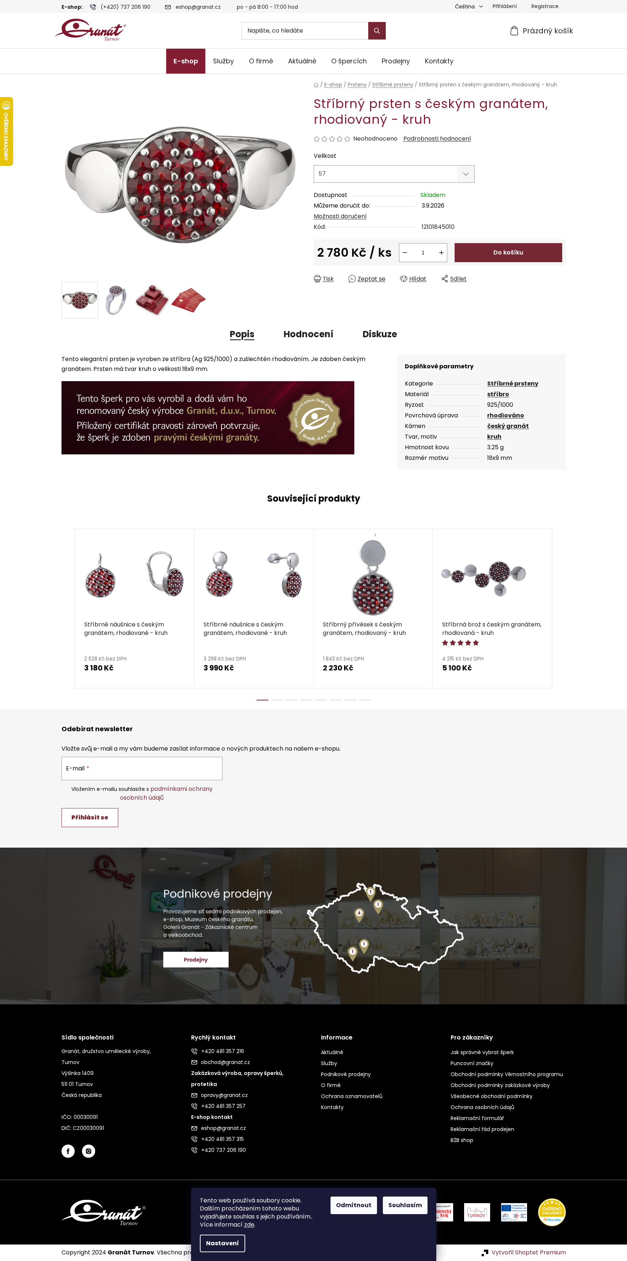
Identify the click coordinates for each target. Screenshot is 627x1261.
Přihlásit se (89, 817)
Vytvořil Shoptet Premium (529, 1253)
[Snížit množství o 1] (404, 252)
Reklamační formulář (477, 1118)
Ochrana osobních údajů (482, 1107)
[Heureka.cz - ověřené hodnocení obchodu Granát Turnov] (546, 1212)
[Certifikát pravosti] (207, 413)
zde (249, 1224)
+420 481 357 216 (222, 1051)
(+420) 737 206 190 (125, 7)
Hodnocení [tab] (308, 334)
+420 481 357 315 (222, 1139)
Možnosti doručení (340, 216)
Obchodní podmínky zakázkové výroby (500, 1085)
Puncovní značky (472, 1063)
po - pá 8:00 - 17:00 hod (267, 7)
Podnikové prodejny (346, 1074)
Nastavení (222, 1243)
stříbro (498, 394)
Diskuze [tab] (380, 334)
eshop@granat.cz (198, 7)
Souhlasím (405, 1205)
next (560, 614)
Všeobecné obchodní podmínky (492, 1096)
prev (67, 614)
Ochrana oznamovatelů (351, 1096)
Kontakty (332, 1107)
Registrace (545, 6)
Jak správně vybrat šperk (482, 1052)
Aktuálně (332, 1052)
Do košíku (508, 252)
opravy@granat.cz (224, 1095)
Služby (329, 1063)
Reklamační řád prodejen (482, 1129)
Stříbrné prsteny (512, 383)
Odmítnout (354, 1205)
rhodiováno (505, 415)
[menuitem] (185, 61)
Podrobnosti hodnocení (437, 139)
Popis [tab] (242, 334)
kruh (494, 436)
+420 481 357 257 (223, 1106)
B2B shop (462, 1140)
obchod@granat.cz (225, 1062)
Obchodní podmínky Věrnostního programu (507, 1074)
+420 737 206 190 (223, 1150)
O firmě (331, 1085)
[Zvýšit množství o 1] (441, 252)
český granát (508, 426)
